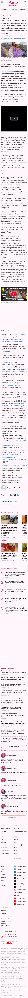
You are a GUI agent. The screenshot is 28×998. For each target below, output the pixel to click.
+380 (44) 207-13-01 (10, 932)
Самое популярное (9, 568)
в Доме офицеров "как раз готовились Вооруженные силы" (14, 443)
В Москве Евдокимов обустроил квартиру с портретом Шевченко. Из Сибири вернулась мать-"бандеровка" (13, 760)
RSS (18, 895)
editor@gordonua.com (10, 936)
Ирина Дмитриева (6, 504)
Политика (3, 831)
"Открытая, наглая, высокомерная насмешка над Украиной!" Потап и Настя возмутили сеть (13, 739)
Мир (2, 836)
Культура (3, 842)
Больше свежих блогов (14, 817)
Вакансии (3, 910)
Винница (4, 499)
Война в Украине (12, 537)
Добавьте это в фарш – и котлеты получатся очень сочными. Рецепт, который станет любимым (15, 574)
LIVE (15, 842)
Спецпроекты (17, 858)
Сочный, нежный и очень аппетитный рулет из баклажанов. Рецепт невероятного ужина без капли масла (12, 731)
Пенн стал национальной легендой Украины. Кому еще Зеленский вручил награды (15, 591)
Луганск (3, 885)
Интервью (14, 9)
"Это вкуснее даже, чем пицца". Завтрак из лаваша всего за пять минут (15, 582)
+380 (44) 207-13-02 (10, 934)
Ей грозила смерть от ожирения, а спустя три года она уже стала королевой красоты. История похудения (14, 692)
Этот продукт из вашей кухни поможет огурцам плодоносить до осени (13, 684)
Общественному (7, 71)
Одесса (3, 871)
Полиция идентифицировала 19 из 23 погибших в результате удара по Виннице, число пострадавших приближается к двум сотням (9, 530)
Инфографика (5, 853)
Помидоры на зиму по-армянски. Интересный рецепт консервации (11, 707)
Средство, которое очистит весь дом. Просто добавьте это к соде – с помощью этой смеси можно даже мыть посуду (16, 609)
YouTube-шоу (17, 856)
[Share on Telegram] (18, 495)
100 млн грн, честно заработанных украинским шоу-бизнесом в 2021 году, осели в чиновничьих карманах (14, 811)
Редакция (3, 913)
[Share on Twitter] (14, 495)
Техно (2, 845)
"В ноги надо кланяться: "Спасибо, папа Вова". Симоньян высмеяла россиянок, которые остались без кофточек (13, 723)
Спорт (2, 839)
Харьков (3, 877)
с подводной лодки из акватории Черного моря (14, 360)
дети (9, 499)
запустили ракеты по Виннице (14, 372)
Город (2, 863)
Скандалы (23, 9)
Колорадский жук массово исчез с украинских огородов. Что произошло (15, 600)
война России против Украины (9, 501)
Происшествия (5, 850)
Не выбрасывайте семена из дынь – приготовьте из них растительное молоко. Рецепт (14, 715)
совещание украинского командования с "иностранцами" (11, 457)
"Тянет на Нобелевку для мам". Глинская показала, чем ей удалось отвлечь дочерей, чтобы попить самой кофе (13, 700)
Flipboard (19, 892)
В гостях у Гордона (19, 834)
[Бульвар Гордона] (13, 3)
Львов (2, 869)
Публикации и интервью (20, 831)
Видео (15, 850)
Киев (2, 866)
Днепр (3, 880)
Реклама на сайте (6, 916)
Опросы (16, 853)
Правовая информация (7, 918)
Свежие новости (8, 668)
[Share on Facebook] (11, 495)
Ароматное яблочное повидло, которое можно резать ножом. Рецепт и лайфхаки (9, 556)
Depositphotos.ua (5, 959)
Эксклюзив (17, 845)
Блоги (3, 750)
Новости (4, 9)
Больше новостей (14, 746)
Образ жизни (4, 847)
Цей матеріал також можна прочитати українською (14, 39)
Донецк (3, 874)
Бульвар (9, 15)
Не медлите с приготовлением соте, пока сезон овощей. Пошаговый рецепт (13, 678)
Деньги (3, 834)
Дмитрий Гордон (21, 866)
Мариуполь (4, 882)
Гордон (3, 15)
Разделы (16, 825)
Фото (15, 847)
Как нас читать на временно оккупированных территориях (6, 924)
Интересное (4, 856)
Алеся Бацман (20, 886)
